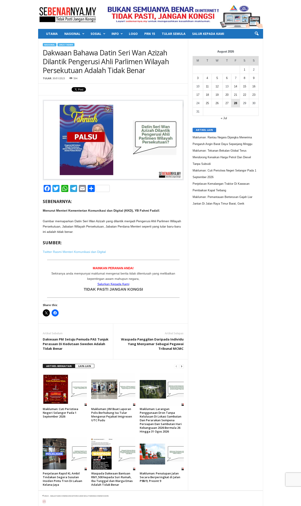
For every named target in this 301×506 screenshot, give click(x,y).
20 (227, 94)
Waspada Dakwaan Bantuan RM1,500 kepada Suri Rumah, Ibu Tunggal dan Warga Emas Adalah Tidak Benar (112, 479)
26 (217, 103)
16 (253, 86)
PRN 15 (149, 34)
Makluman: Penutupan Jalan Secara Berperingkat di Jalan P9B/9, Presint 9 (160, 477)
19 (217, 94)
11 (207, 86)
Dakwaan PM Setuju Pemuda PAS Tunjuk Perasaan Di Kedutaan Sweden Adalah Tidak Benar (75, 344)
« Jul (224, 118)
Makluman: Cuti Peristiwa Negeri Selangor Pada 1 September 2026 (60, 412)
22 (244, 94)
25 (207, 103)
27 (227, 103)
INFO (115, 34)
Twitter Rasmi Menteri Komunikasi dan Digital (74, 252)
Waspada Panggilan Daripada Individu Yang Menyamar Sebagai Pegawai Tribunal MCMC (152, 344)
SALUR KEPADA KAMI (208, 34)
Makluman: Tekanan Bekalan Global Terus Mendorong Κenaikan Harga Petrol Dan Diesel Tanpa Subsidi (222, 157)
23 (253, 94)
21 (235, 94)
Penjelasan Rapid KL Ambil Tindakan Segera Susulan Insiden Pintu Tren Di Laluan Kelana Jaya (62, 479)
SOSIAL (96, 34)
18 (207, 94)
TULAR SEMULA (174, 34)
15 (244, 86)
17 (197, 94)
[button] (256, 34)
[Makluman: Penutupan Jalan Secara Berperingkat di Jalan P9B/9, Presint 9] (162, 453)
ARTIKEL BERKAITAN (59, 366)
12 (217, 86)
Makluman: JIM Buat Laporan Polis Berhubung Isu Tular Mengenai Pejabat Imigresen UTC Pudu (111, 414)
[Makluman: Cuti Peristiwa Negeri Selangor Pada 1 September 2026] (65, 389)
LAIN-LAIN (84, 366)
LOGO (133, 34)
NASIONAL (72, 34)
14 (235, 86)
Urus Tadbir (66, 44)
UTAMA (52, 34)
